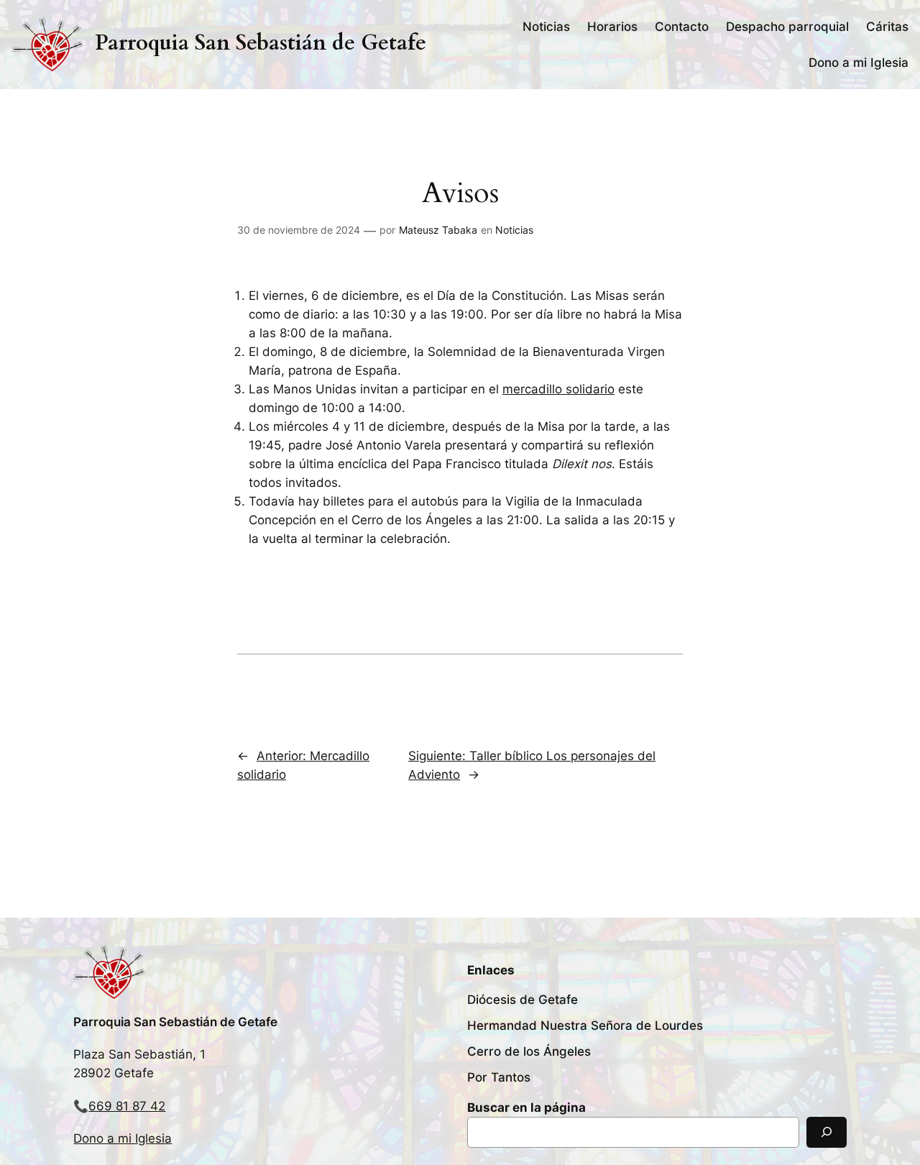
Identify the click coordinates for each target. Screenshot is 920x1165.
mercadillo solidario (558, 389)
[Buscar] (826, 1132)
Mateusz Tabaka (438, 230)
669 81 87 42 (126, 1106)
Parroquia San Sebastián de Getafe (260, 43)
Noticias (514, 230)
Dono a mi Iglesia (122, 1138)
